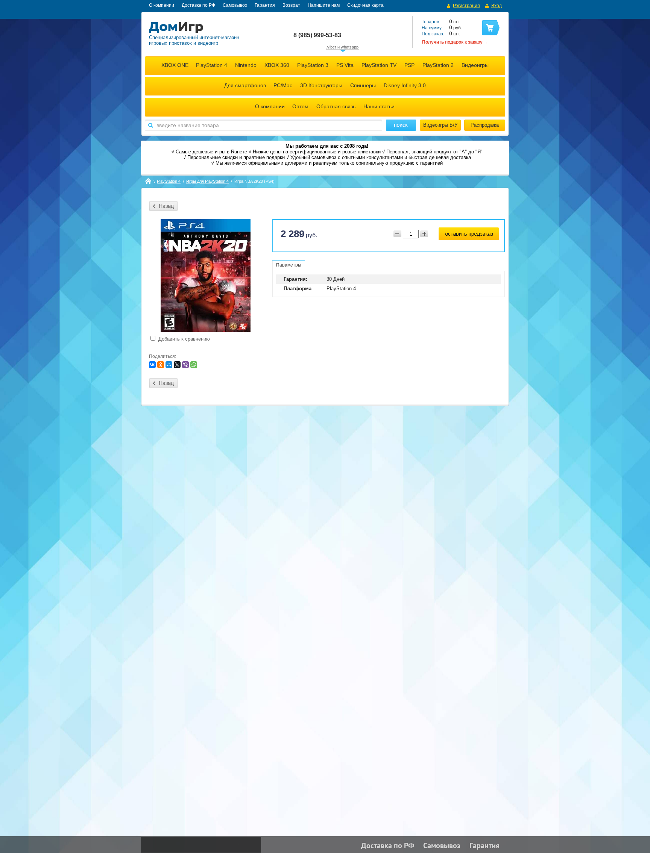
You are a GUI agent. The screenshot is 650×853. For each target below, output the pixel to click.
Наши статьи (379, 106)
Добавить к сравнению (183, 339)
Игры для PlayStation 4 (207, 181)
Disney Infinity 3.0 (405, 85)
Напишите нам (324, 5)
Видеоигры (475, 65)
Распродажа (485, 125)
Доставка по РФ (198, 5)
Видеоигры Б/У (440, 125)
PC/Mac (282, 85)
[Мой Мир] (169, 364)
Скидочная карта (365, 5)
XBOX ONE (174, 65)
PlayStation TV (378, 65)
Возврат (291, 5)
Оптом (300, 106)
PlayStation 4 (211, 65)
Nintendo (246, 65)
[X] (177, 364)
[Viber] (185, 364)
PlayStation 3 (312, 65)
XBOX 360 (276, 65)
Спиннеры (363, 85)
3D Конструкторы (321, 85)
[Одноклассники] (160, 364)
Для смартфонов (245, 85)
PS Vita (345, 65)
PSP (409, 65)
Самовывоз (235, 5)
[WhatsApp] (193, 364)
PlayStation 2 (438, 65)
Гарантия (265, 5)
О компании (161, 5)
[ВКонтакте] (152, 364)
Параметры (288, 265)
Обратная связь (335, 106)
